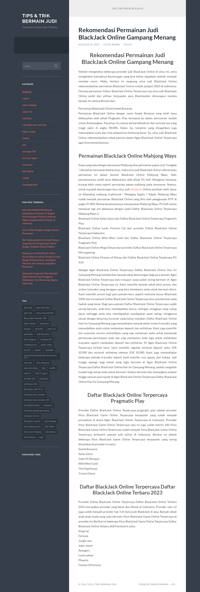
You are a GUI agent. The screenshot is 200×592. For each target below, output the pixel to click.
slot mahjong (50, 421)
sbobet (25, 138)
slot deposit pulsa (31, 405)
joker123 (52, 329)
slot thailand (29, 437)
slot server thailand (32, 432)
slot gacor (48, 405)
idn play (27, 329)
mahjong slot (46, 339)
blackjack (136, 189)
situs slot (28, 362)
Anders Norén (159, 584)
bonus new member (45, 313)
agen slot (28, 313)
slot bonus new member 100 (36, 400)
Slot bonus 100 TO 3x (33, 389)
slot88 (25, 178)
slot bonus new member (34, 394)
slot (24, 144)
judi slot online (43, 334)
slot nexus (27, 164)
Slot (43, 368)
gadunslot (44, 323)
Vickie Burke (111, 44)
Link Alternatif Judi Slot (34, 124)
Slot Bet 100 (29, 378)
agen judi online (43, 307)
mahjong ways (30, 345)
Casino (25, 98)
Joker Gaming (29, 105)
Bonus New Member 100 (35, 318)
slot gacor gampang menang (36, 410)
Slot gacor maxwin (32, 421)
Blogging (26, 91)
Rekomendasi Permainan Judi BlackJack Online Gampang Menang (127, 33)
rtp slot (27, 350)
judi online (28, 334)
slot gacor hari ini (31, 416)
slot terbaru (50, 432)
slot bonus (43, 378)
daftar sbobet (30, 323)
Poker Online (29, 131)
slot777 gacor (41, 373)
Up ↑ (174, 584)
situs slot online (31, 368)
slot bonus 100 (30, 384)
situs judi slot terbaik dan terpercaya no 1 (40, 356)
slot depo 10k (29, 151)
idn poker (39, 329)
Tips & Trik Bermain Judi (39, 18)
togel (41, 437)
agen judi (28, 307)
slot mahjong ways (32, 426)
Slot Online (28, 171)
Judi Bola (27, 118)
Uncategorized (29, 184)
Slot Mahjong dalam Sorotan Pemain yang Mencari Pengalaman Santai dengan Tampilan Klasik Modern (40, 243)
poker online (46, 345)
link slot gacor (30, 339)
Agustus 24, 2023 (89, 44)
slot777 (27, 373)
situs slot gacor (43, 362)
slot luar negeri (30, 158)
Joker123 (27, 111)
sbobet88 (49, 350)
